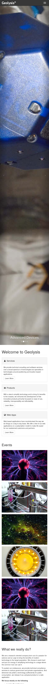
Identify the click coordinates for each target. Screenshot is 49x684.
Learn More (9, 378)
